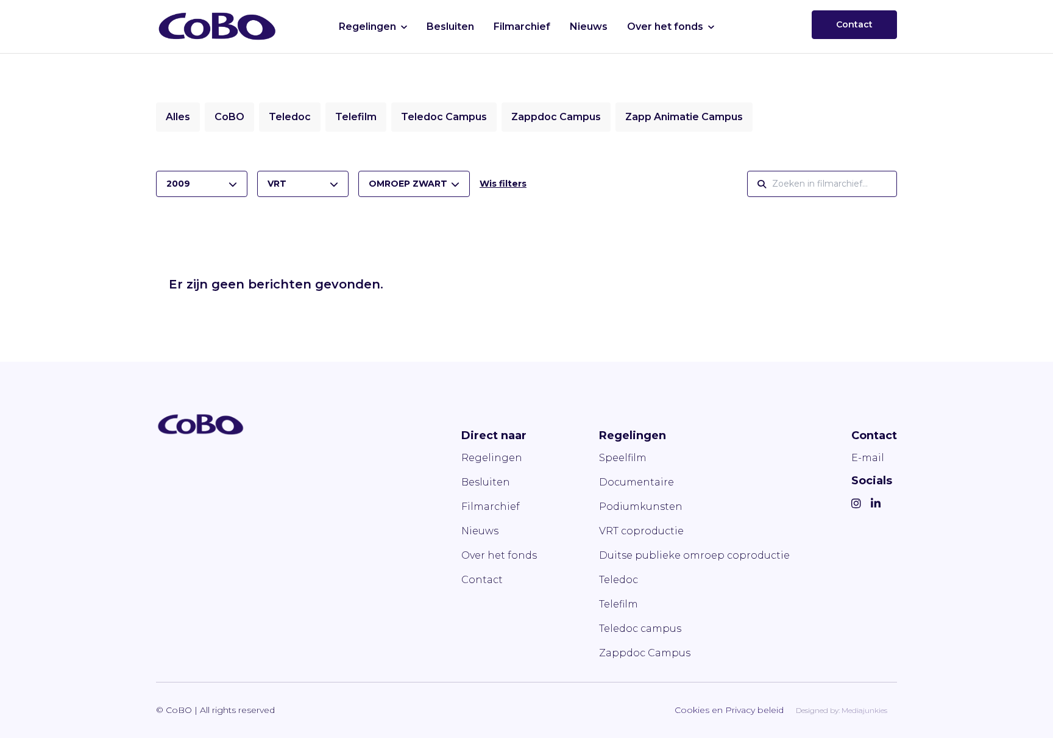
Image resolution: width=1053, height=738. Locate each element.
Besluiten (450, 26)
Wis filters (503, 183)
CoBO (229, 117)
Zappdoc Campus (556, 117)
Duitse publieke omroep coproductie (694, 555)
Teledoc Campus (444, 117)
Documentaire (636, 482)
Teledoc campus (640, 628)
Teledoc (290, 117)
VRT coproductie (641, 531)
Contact (854, 24)
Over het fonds (665, 26)
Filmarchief (522, 26)
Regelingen (367, 26)
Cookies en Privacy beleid (729, 709)
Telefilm (356, 117)
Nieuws (589, 26)
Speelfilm (623, 458)
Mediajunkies (864, 710)
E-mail (867, 458)
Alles (178, 117)
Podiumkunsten (640, 506)
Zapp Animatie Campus (684, 117)
